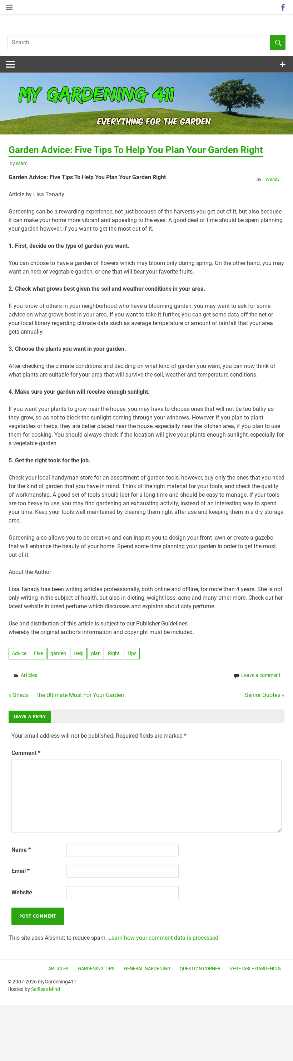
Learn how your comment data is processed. (164, 937)
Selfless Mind (45, 989)
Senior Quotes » (264, 695)
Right (114, 653)
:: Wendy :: (272, 179)
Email (20, 871)
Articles (29, 675)
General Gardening (147, 968)
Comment (25, 753)
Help (79, 653)
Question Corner (200, 968)
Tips (131, 653)
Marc (22, 163)
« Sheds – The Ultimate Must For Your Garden (66, 695)
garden (58, 653)
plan (96, 653)
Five (38, 653)
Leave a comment (260, 675)
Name (21, 849)
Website (21, 892)
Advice (19, 653)
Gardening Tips (96, 968)
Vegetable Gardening (255, 968)
